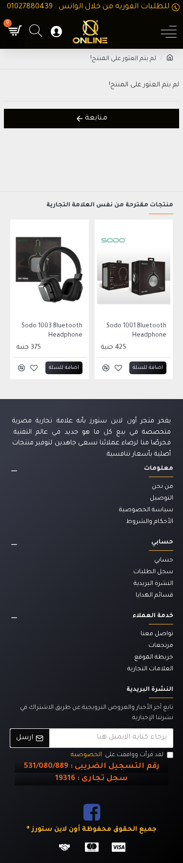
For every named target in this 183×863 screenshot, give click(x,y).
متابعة (96, 118)
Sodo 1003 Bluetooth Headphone (51, 331)
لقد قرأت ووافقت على (117, 755)
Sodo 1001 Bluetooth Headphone (136, 331)
